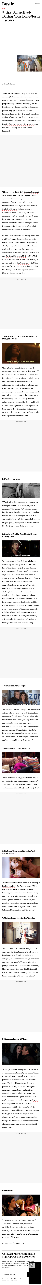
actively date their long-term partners (20, 269)
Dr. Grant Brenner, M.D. (16, 256)
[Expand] (31, 1264)
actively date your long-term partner (19, 124)
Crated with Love (9, 209)
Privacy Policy (13, 1280)
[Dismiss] (38, 1264)
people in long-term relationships (16, 103)
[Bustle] (8, 4)
